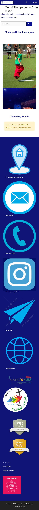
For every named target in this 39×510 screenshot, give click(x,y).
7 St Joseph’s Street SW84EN (14, 177)
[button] (26, 2)
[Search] (29, 24)
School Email (9, 215)
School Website (10, 368)
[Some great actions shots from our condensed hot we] (19, 66)
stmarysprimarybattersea (12, 292)
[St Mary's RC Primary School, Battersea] (7, 2)
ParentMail (8, 330)
